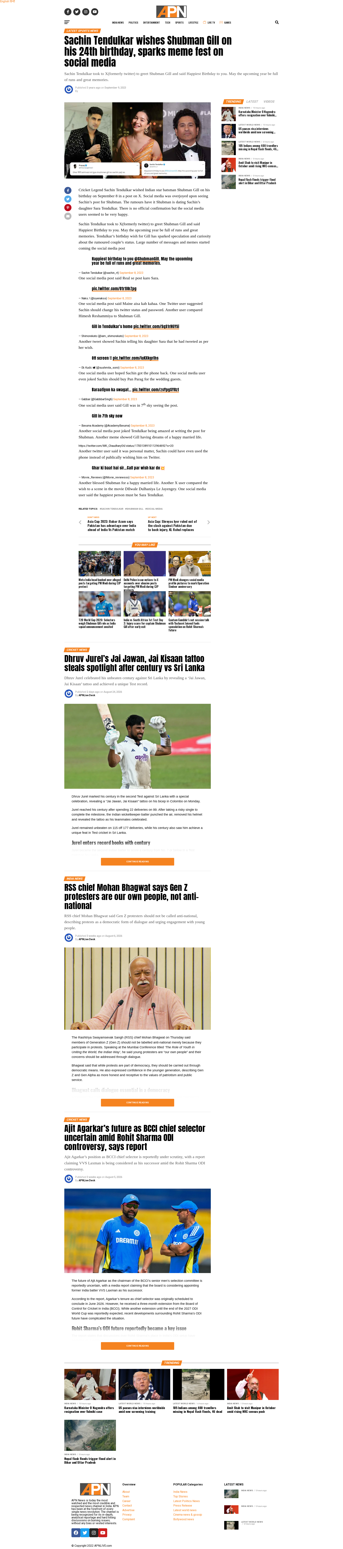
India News (118, 22)
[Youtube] (102, 1532)
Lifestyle (193, 22)
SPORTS (179, 22)
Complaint (128, 1519)
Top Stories (180, 1496)
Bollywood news (183, 1519)
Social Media (155, 509)
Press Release (182, 1505)
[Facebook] (75, 1532)
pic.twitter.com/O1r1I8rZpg (114, 288)
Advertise (128, 1510)
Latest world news (185, 1510)
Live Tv (211, 22)
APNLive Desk (87, 695)
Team (125, 1496)
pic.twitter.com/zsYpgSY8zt (155, 390)
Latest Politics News (186, 1501)
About (126, 1491)
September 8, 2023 (131, 273)
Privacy (127, 1514)
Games (227, 22)
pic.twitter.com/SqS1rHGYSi (156, 326)
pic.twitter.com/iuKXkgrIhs (135, 358)
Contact (127, 1505)
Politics (133, 22)
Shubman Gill (134, 509)
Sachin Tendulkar (112, 509)
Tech (167, 22)
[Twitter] (84, 1532)
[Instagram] (93, 1532)
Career (126, 1501)
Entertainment (151, 22)
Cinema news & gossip (187, 1514)
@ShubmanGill (146, 259)
